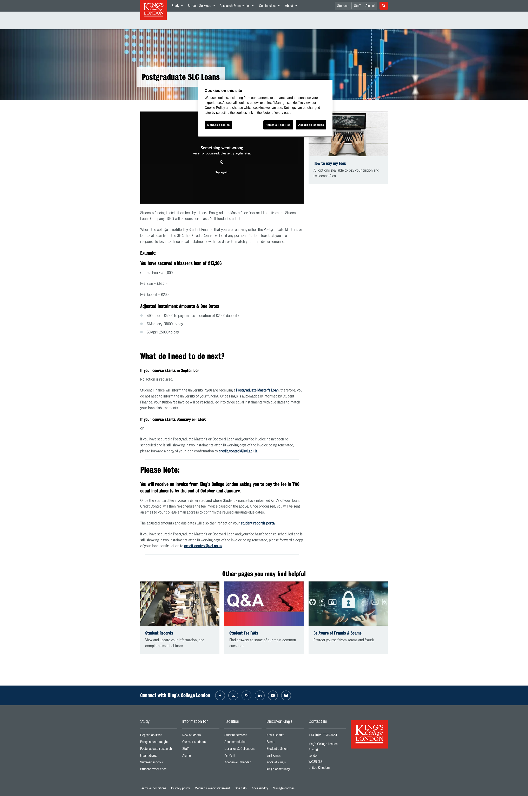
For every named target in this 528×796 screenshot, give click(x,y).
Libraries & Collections (243, 749)
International (158, 756)
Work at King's (285, 763)
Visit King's (285, 756)
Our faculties (271, 6)
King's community (285, 770)
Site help (240, 788)
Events (285, 742)
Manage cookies (284, 788)
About (292, 6)
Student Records (159, 633)
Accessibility (259, 788)
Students (343, 5)
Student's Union (285, 749)
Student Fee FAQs (243, 633)
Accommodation (243, 742)
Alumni (370, 5)
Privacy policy (180, 788)
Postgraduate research (158, 749)
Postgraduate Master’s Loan (257, 390)
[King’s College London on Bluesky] (286, 695)
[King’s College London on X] (233, 695)
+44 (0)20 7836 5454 (323, 735)
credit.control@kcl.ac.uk (238, 451)
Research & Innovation (238, 6)
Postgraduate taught (158, 742)
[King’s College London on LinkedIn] (260, 695)
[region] (265, 108)
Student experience (158, 770)
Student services (243, 736)
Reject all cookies (278, 124)
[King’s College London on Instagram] (246, 695)
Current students (200, 742)
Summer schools (158, 763)
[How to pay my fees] (348, 134)
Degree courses (158, 736)
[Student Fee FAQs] (264, 603)
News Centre (285, 736)
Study (178, 6)
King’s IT (243, 756)
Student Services (202, 6)
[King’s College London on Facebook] (220, 695)
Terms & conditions (153, 788)
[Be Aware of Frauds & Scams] (348, 603)
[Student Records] (179, 603)
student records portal (258, 523)
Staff (357, 5)
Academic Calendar (243, 763)
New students (200, 736)
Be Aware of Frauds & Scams (338, 633)
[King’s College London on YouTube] (273, 695)
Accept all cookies (311, 124)
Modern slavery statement (212, 788)
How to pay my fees (330, 163)
